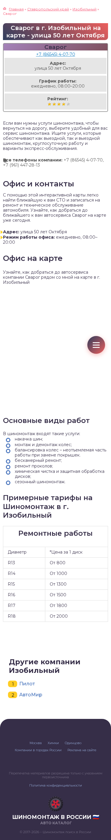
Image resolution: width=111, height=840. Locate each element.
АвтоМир (30, 695)
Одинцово (73, 743)
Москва (36, 743)
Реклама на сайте (81, 750)
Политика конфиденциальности (55, 785)
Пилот (27, 684)
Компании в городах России (38, 750)
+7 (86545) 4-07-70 (55, 54)
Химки (53, 743)
